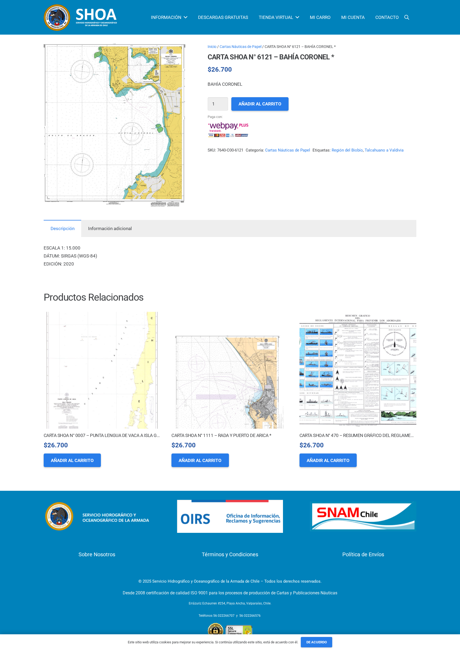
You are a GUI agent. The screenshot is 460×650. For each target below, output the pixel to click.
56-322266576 (250, 616)
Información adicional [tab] (110, 228)
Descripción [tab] (63, 228)
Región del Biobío (347, 150)
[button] (176, 53)
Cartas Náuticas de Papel (240, 46)
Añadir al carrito (260, 104)
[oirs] (230, 516)
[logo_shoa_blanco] (81, 17)
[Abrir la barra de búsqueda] (406, 17)
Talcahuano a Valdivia (384, 150)
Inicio (212, 46)
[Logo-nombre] (97, 516)
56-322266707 (224, 616)
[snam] (363, 516)
